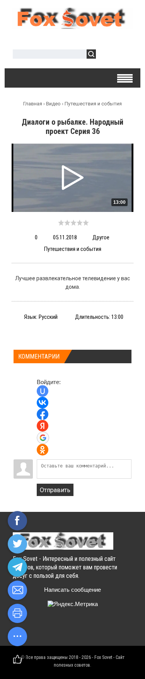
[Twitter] (34, 630)
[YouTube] (65, 630)
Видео (53, 104)
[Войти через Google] (43, 438)
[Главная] (72, 26)
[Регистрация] (124, 55)
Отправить (55, 490)
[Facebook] (49, 630)
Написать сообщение (72, 589)
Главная (32, 104)
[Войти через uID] (42, 391)
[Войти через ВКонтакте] (42, 402)
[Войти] (105, 55)
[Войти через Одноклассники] (42, 449)
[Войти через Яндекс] (42, 426)
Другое (100, 237)
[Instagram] (80, 630)
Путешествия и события (93, 104)
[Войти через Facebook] (42, 414)
